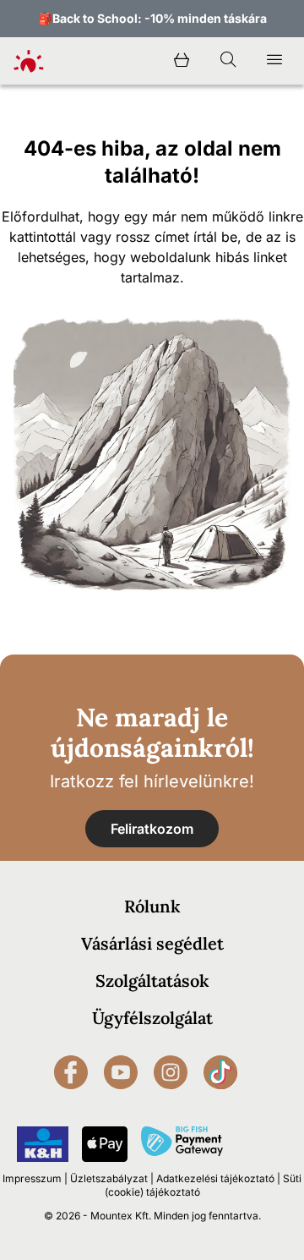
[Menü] (274, 61)
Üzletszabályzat (109, 1178)
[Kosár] (181, 61)
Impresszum (32, 1178)
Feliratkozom (152, 828)
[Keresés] (228, 61)
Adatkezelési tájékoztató (215, 1178)
